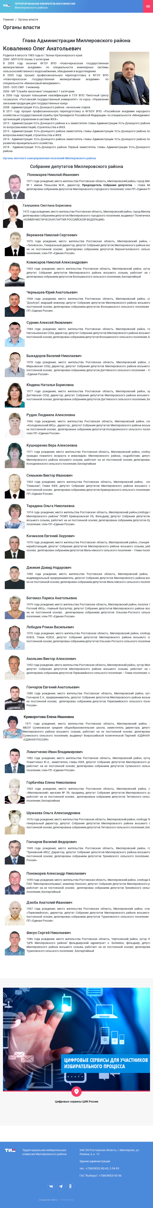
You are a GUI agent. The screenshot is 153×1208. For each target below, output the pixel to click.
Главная (8, 19)
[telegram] (61, 1186)
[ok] (70, 1186)
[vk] (51, 1186)
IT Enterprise (67, 1199)
